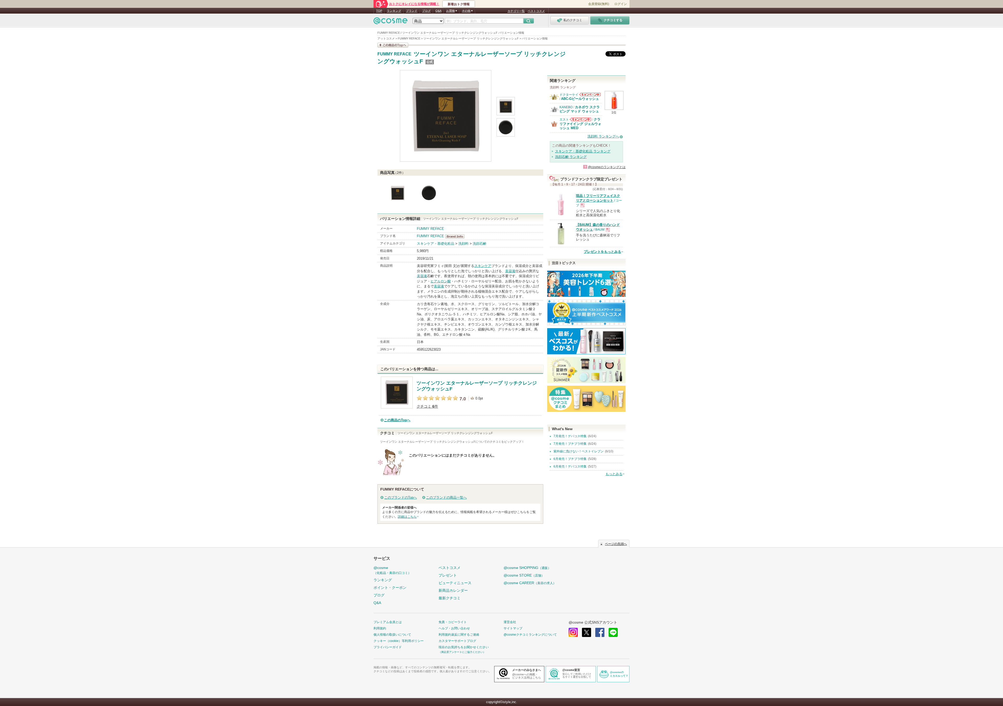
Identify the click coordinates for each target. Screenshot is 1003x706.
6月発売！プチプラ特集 (570, 459)
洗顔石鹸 (479, 244)
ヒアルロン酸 (440, 281)
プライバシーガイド (388, 647)
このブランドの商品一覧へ (446, 497)
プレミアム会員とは (388, 622)
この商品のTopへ (397, 420)
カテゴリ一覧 (516, 11)
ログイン (620, 4)
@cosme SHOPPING (527, 568)
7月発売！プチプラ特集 (570, 444)
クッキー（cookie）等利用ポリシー (399, 641)
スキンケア (482, 266)
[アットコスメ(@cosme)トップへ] (390, 22)
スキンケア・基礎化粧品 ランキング (582, 151)
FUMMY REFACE (394, 54)
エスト (564, 119)
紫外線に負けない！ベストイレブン (578, 451)
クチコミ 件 (427, 406)
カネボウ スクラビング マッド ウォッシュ (579, 109)
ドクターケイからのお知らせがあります (590, 94)
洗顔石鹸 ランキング (571, 157)
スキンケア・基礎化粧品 (435, 244)
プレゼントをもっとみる (602, 252)
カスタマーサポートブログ (457, 641)
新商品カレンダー (453, 590)
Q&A (438, 10)
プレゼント (448, 575)
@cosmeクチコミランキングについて (530, 634)
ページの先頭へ (616, 544)
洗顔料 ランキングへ (603, 136)
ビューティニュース (455, 583)
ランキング (394, 10)
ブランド (411, 10)
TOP (379, 10)
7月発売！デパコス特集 (570, 436)
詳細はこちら (407, 517)
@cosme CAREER (530, 583)
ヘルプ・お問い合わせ (454, 628)
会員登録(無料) (598, 4)
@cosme (392, 570)
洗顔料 (463, 244)
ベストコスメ (536, 11)
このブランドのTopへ (400, 497)
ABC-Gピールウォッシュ (580, 99)
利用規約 (380, 628)
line (613, 632)
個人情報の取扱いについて (392, 634)
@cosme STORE (524, 575)
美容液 (510, 271)
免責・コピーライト (453, 622)
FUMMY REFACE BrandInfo (456, 236)
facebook (599, 632)
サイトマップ (513, 628)
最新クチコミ (449, 598)
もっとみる (613, 474)
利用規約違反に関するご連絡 (459, 634)
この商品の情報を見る (392, 45)
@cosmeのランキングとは (607, 167)
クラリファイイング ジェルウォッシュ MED (580, 123)
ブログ (426, 10)
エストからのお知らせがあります (580, 119)
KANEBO (566, 107)
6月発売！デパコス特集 (570, 466)
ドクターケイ (568, 94)
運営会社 (510, 622)
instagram (573, 632)
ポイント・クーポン (390, 587)
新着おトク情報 (459, 4)
